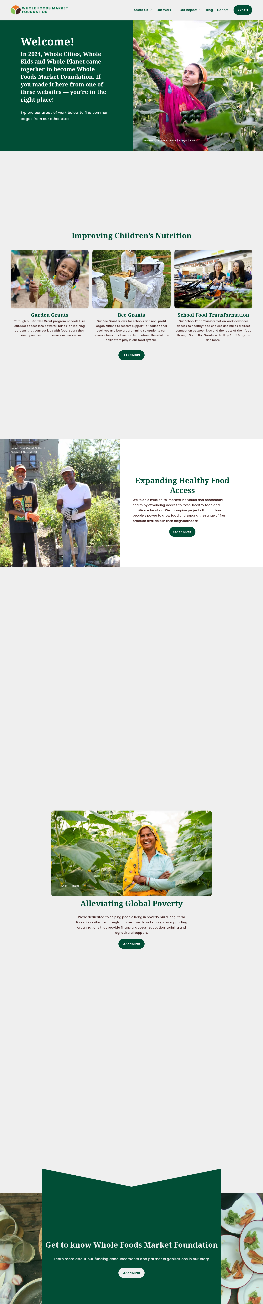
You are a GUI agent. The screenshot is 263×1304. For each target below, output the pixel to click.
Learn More (131, 355)
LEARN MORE (131, 1273)
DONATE (243, 10)
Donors (223, 10)
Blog (209, 10)
